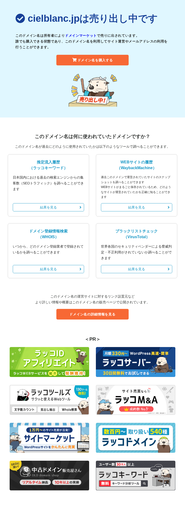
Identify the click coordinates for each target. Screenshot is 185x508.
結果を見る (48, 207)
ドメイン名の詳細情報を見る (92, 314)
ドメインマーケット (81, 35)
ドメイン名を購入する (95, 60)
